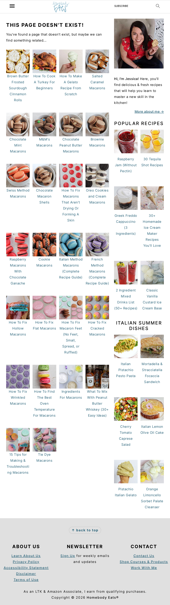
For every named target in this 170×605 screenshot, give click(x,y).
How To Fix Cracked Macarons (97, 328)
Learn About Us (26, 556)
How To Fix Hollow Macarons (18, 328)
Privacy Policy (26, 562)
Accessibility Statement (26, 568)
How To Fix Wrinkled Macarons (18, 397)
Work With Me (144, 568)
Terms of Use (26, 580)
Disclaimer (26, 574)
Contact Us (143, 556)
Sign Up (67, 556)
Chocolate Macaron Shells (44, 196)
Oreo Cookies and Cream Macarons (97, 196)
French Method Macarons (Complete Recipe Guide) (97, 271)
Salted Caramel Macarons (97, 82)
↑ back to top (85, 530)
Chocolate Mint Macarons (17, 145)
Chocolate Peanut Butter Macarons (70, 145)
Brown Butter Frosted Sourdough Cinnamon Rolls (18, 88)
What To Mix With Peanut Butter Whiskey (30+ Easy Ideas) (97, 403)
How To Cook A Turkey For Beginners (44, 82)
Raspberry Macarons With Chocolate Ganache (17, 271)
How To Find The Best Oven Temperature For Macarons (44, 403)
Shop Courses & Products (144, 562)
